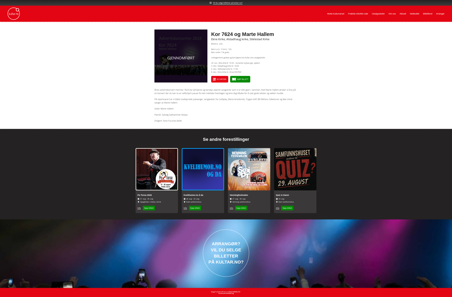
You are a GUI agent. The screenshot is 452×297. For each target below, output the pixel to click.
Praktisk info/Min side (358, 14)
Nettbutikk (414, 14)
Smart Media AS (234, 292)
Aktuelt (403, 14)
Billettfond (427, 14)
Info (139, 208)
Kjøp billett (149, 208)
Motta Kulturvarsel (335, 14)
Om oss (392, 14)
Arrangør (440, 14)
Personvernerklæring (226, 293)
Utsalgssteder (378, 14)
